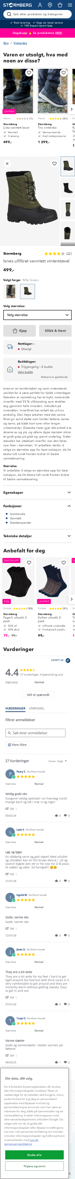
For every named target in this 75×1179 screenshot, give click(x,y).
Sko (6, 43)
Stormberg (12, 253)
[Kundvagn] (60, 5)
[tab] (38, 694)
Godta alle (34, 1155)
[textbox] (69, 762)
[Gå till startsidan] (17, 5)
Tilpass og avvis (35, 1166)
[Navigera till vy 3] (68, 209)
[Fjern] (65, 14)
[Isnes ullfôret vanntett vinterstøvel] (10, 291)
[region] (34, 1123)
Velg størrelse (17, 315)
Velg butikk (25, 372)
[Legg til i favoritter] (29, 73)
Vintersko (20, 43)
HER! (58, 33)
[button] (11, 809)
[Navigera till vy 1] (68, 166)
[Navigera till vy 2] (68, 188)
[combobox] (58, 761)
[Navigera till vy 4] (68, 231)
